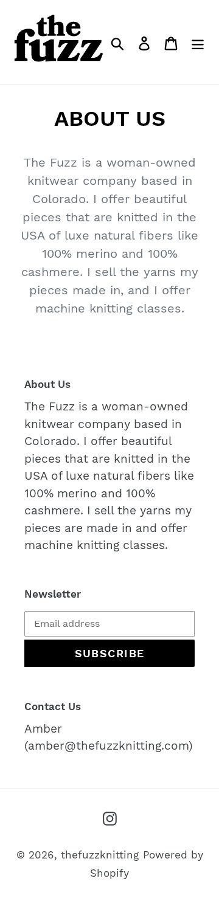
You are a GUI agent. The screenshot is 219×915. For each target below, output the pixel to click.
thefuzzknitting (100, 855)
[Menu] (197, 42)
